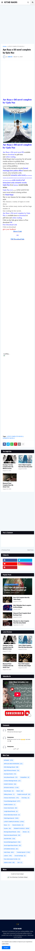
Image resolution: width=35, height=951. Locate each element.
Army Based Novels (10, 777)
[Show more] (23, 444)
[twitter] (25, 560)
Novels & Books (18, 825)
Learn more (5, 943)
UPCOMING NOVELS (11, 849)
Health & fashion (9, 804)
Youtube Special (23, 852)
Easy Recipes (9, 791)
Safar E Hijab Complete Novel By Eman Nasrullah (25, 466)
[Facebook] (4, 444)
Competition (24, 777)
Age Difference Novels (11, 770)
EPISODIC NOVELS (11, 787)
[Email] (19, 444)
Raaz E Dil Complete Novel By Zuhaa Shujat (21, 598)
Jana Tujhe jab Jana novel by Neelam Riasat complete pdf (15, 588)
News (7, 825)
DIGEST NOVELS (10, 784)
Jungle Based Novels (11, 811)
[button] (2, 2)
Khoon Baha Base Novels (12, 814)
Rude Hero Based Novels (12, 835)
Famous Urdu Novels (11, 797)
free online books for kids (12, 859)
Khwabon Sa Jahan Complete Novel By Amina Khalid (21, 622)
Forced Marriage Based (12, 801)
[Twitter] (8, 444)
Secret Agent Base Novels (12, 845)
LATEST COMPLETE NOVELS (16, 46)
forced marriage (20, 855)
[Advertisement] (17, 24)
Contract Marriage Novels (12, 780)
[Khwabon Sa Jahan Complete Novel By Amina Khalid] (7, 623)
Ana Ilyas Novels (10, 774)
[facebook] (10, 560)
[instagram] (25, 563)
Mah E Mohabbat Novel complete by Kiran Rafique (22, 606)
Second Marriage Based (12, 842)
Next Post (30, 550)
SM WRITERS (9, 838)
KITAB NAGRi (10, 2)
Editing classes (9, 794)
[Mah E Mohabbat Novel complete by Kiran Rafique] (7, 608)
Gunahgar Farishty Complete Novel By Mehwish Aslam (8, 466)
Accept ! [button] (6, 947)
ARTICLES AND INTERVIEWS (13, 763)
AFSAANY (8, 760)
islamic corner (9, 862)
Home (4, 46)
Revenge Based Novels (12, 832)
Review (26, 832)
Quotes (7, 828)
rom (20, 862)
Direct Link (17, 231)
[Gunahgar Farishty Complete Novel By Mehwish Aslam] (10, 459)
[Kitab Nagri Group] (25, 567)
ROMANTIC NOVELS (9, 438)
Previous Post (6, 550)
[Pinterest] (15, 444)
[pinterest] (10, 567)
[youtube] (10, 563)
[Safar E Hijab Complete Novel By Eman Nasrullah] (25, 459)
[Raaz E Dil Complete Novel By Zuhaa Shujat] (7, 600)
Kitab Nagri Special (11, 818)
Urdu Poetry (9, 852)
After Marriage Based (11, 767)
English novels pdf (23, 794)
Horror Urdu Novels (10, 808)
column (8, 855)
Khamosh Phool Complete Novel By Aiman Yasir (8, 485)
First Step (25, 797)
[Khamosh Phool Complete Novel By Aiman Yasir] (10, 477)
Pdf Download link (17, 239)
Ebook (20, 791)
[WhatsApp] (11, 444)
